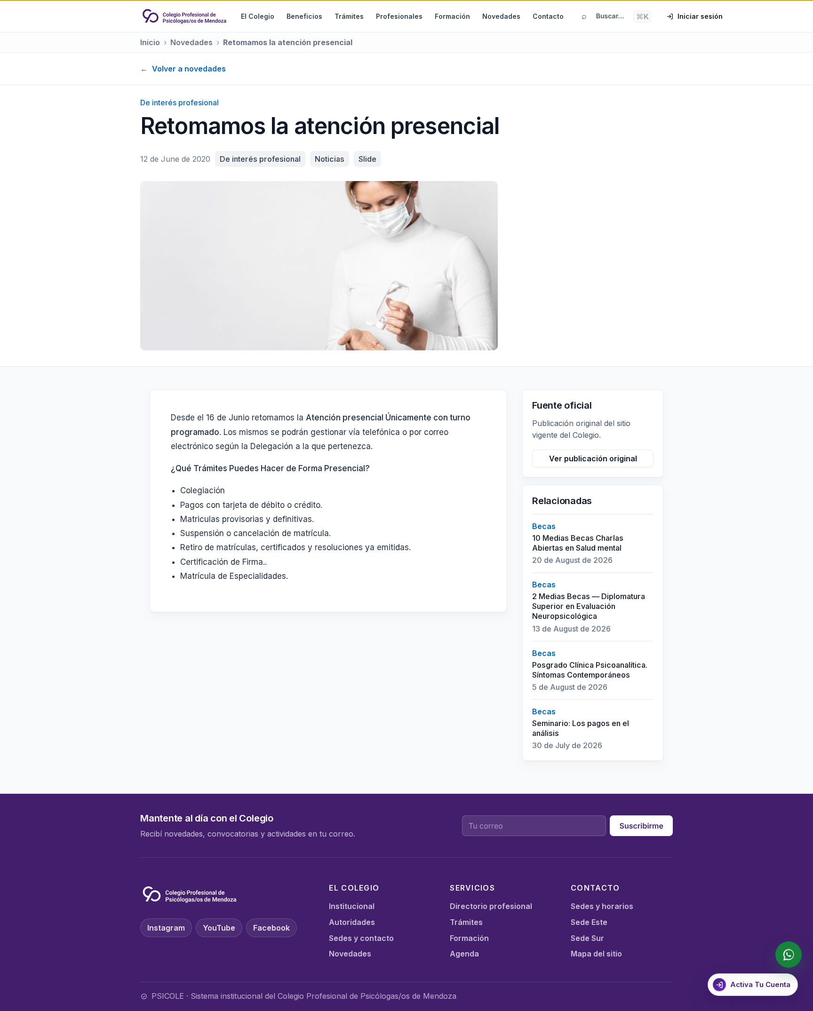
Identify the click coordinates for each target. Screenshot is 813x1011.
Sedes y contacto (361, 938)
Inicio (150, 42)
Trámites (349, 16)
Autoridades (352, 922)
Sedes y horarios (602, 906)
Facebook (271, 927)
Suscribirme (641, 825)
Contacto (548, 16)
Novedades (501, 16)
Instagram (166, 927)
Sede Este (589, 922)
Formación (452, 16)
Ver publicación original (593, 458)
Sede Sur (587, 938)
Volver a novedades (183, 68)
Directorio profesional (491, 906)
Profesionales (399, 16)
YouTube (219, 927)
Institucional (352, 906)
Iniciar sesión (700, 16)
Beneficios (304, 16)
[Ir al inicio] (184, 16)
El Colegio (257, 16)
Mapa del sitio (596, 953)
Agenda (464, 953)
